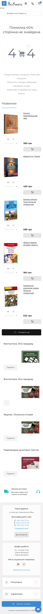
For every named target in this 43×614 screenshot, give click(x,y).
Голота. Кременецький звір (30, 115)
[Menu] (4, 3)
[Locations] (25, 3)
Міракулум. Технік (31, 156)
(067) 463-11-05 (22, 525)
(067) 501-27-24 (22, 520)
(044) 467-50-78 (22, 523)
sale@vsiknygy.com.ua (21, 570)
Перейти (11, 367)
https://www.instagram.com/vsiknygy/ (24, 564)
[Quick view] (8, 139)
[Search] (4, 13)
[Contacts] (32, 3)
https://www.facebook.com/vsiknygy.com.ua (18, 564)
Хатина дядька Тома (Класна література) (30, 202)
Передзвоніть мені (21, 528)
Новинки (9, 103)
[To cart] (32, 149)
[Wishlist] (13, 139)
